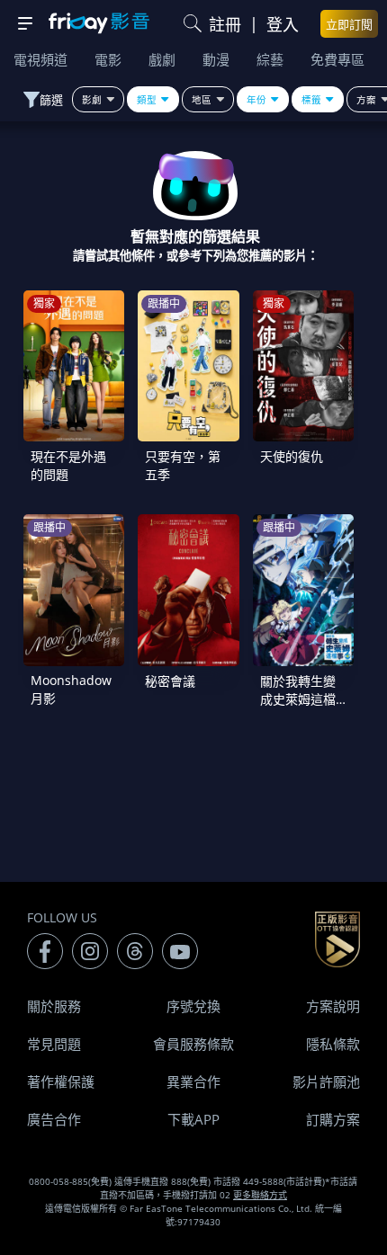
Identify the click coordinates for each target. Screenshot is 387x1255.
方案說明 (333, 1006)
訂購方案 (333, 1119)
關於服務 (54, 1006)
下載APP (193, 1119)
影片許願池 (326, 1081)
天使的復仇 (291, 456)
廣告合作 (54, 1119)
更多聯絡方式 (260, 1194)
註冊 (225, 24)
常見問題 (54, 1044)
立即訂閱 (349, 24)
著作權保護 (60, 1081)
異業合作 (193, 1081)
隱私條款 (333, 1044)
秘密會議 (170, 681)
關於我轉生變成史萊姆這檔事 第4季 (298, 698)
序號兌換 (193, 1006)
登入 (282, 24)
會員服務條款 (193, 1044)
